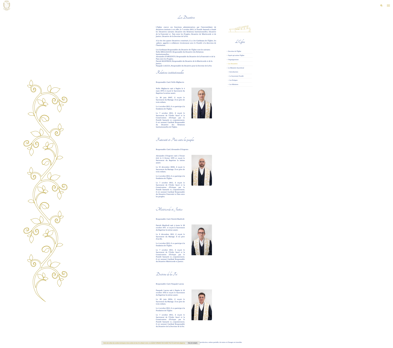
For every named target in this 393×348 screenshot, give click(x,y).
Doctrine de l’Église (234, 51)
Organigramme (233, 59)
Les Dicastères (233, 64)
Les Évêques (233, 80)
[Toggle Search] (381, 5)
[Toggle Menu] (388, 5)
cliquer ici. (182, 343)
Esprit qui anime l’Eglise (236, 55)
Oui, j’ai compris (192, 343)
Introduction (233, 72)
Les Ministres (233, 84)
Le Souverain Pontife (236, 76)
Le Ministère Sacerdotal (236, 68)
